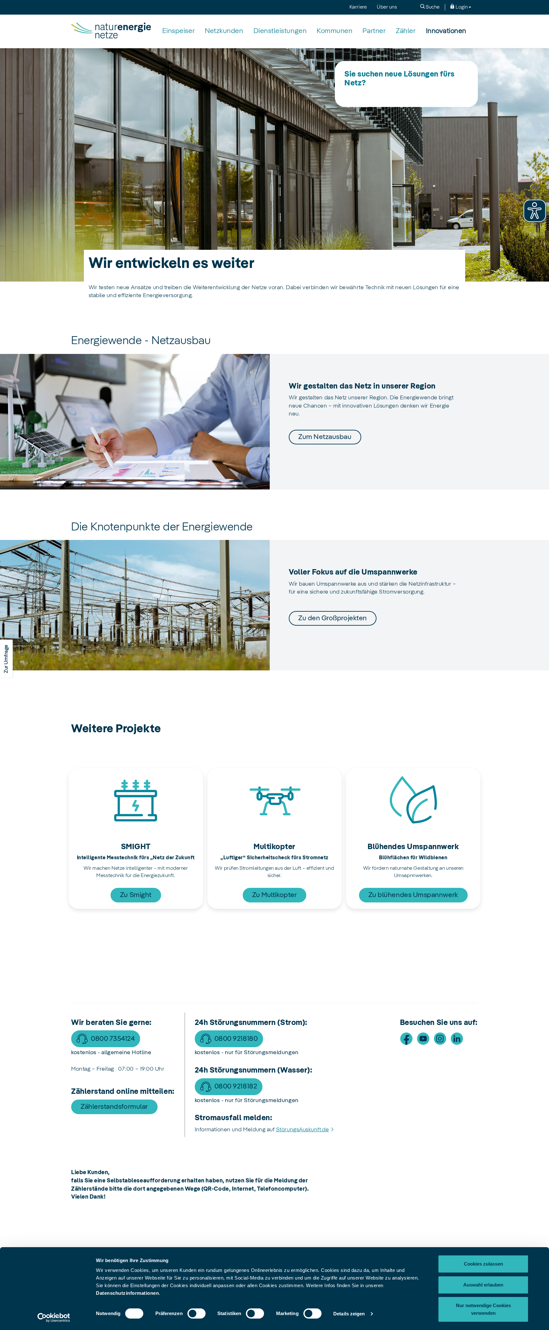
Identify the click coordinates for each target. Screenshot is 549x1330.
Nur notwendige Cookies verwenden (483, 1309)
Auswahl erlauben (483, 1284)
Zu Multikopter (274, 895)
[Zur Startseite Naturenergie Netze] (111, 31)
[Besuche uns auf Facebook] (406, 1038)
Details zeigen (349, 1313)
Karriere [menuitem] (358, 7)
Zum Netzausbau (325, 437)
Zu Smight (136, 895)
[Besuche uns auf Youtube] (423, 1038)
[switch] (196, 1313)
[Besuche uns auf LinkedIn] (457, 1038)
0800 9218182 (235, 1086)
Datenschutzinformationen (127, 1293)
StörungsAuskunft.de (302, 1130)
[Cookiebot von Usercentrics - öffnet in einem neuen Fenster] (54, 1317)
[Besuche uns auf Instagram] (440, 1038)
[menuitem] (178, 31)
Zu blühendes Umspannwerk (413, 895)
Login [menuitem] (461, 7)
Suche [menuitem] (432, 7)
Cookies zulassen (483, 1264)
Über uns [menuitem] (387, 7)
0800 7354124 (113, 1038)
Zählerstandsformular (114, 1106)
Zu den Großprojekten (332, 618)
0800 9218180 (236, 1038)
